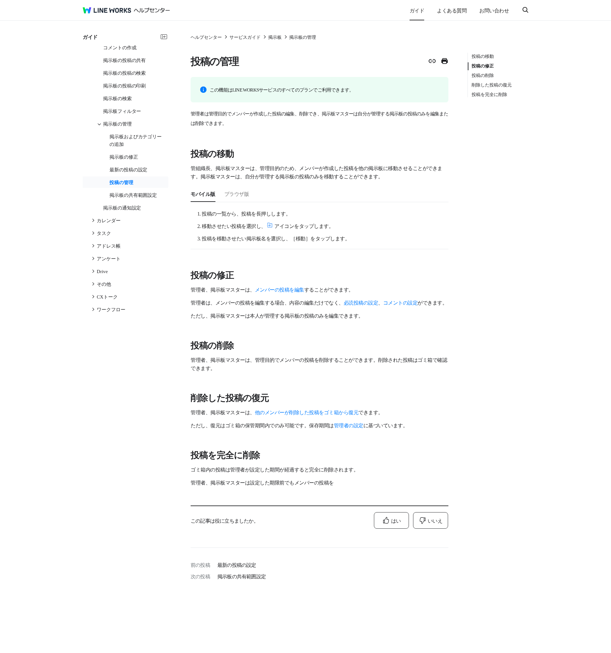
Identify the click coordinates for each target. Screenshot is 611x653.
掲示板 (275, 37)
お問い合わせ (494, 10)
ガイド (417, 10)
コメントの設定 (400, 302)
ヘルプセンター (206, 37)
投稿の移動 (483, 56)
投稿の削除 (483, 75)
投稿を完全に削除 (489, 94)
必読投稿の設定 (361, 302)
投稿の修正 (483, 65)
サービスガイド (245, 37)
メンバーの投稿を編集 (279, 289)
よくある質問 (452, 10)
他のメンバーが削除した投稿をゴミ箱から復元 (307, 412)
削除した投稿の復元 (492, 84)
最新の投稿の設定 (236, 564)
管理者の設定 (348, 425)
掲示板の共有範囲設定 (241, 576)
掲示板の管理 (302, 37)
